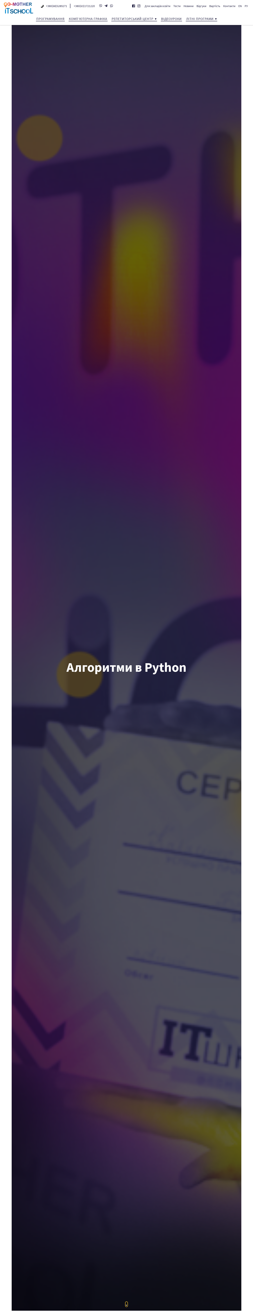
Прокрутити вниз (126, 1304)
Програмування (50, 19)
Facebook (134, 6)
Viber (101, 6)
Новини (189, 6)
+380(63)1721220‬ (84, 6)
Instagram (139, 6)
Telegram (106, 6)
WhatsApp (111, 6)
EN (240, 6)
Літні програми (200, 19)
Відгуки (201, 6)
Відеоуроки (171, 19)
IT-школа (18, 8)
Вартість (214, 6)
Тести (177, 6)
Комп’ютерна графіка (88, 19)
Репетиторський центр (132, 19)
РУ (246, 6)
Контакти (229, 6)
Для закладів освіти (157, 6)
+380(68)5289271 (56, 6)
